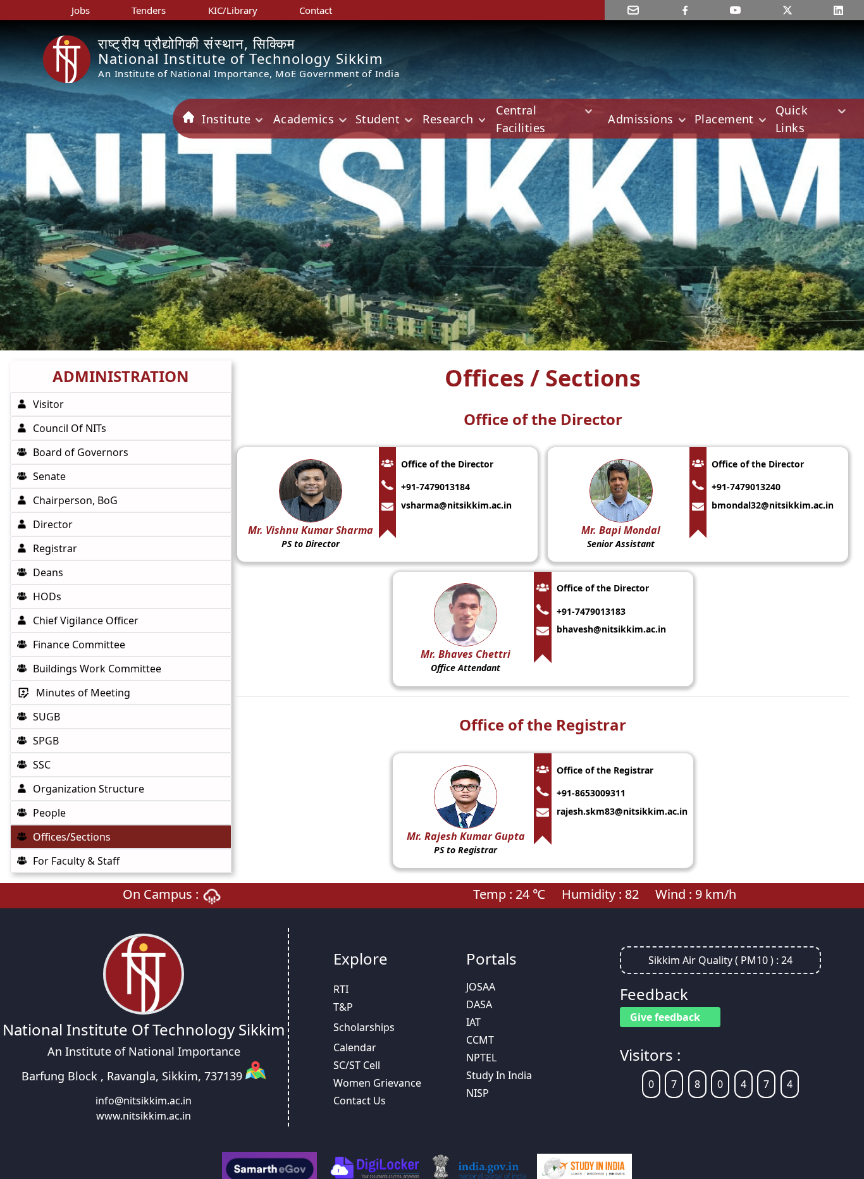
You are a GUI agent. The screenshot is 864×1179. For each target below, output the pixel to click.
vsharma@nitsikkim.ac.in (456, 505)
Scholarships (364, 1027)
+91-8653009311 (591, 793)
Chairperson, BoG (75, 500)
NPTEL (481, 1058)
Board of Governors (80, 452)
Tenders (149, 10)
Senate (49, 476)
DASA (479, 1004)
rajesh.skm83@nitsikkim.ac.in (622, 811)
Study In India (499, 1075)
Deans (48, 572)
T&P (343, 1007)
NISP (477, 1093)
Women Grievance (377, 1083)
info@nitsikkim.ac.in (144, 1101)
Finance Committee (79, 644)
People (49, 813)
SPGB (46, 741)
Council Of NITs (69, 428)
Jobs (80, 10)
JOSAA (480, 987)
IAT (473, 1022)
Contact (315, 10)
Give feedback (665, 1017)
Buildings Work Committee (97, 669)
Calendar (354, 1047)
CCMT (480, 1040)
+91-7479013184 (435, 487)
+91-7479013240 (746, 487)
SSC (42, 765)
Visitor (48, 404)
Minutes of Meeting (83, 693)
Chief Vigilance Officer (86, 620)
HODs (47, 596)
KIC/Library (232, 10)
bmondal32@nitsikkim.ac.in (773, 505)
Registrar (55, 548)
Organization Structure (88, 789)
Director (53, 524)
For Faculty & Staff (76, 861)
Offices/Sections (72, 837)
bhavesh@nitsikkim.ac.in (611, 629)
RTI (341, 989)
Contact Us (359, 1101)
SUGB (46, 717)
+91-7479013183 (591, 611)
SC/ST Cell (356, 1065)
